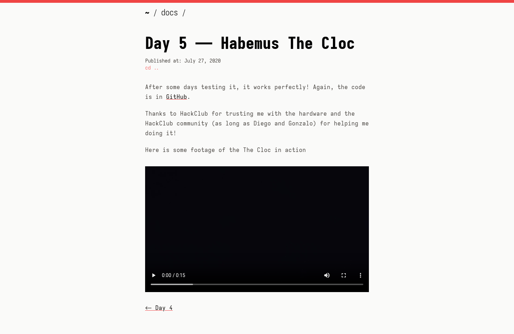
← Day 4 (159, 308)
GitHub (176, 97)
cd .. (152, 68)
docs (171, 12)
